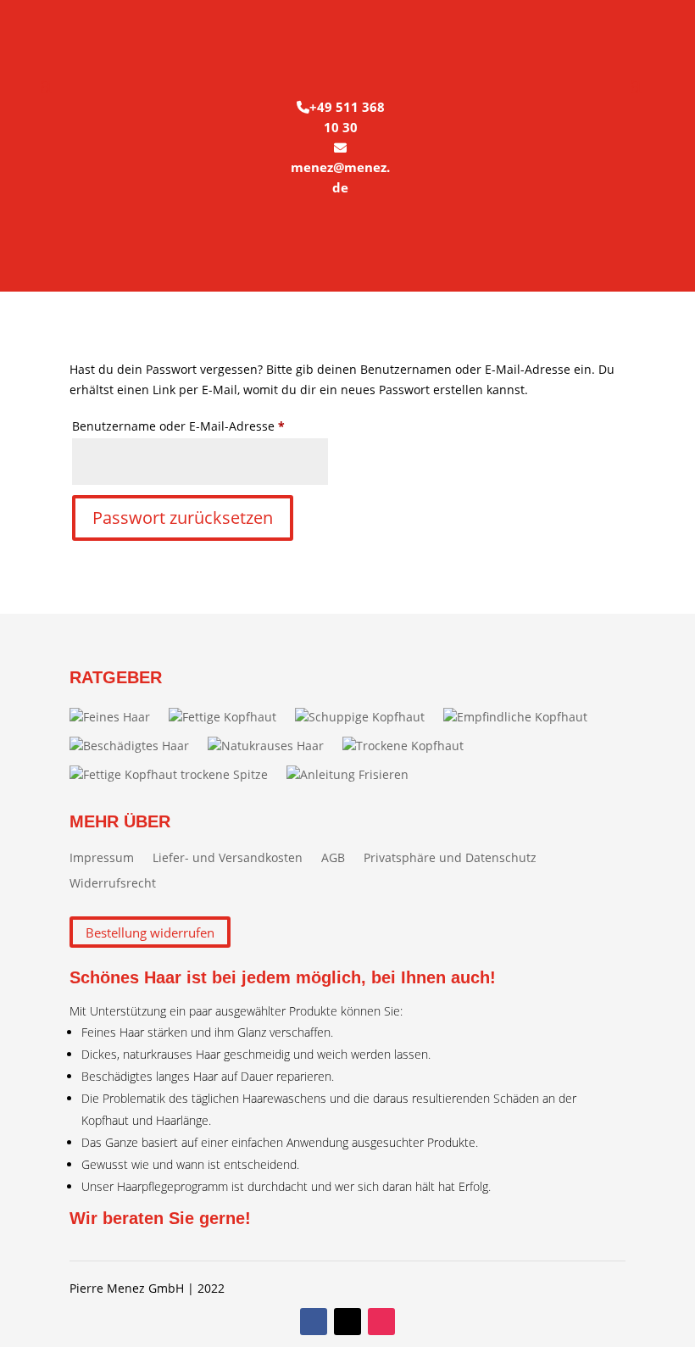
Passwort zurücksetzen (182, 517)
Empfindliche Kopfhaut (522, 717)
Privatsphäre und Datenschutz (450, 859)
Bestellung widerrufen (150, 931)
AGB (333, 859)
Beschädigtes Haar (136, 746)
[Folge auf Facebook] (313, 1321)
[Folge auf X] (347, 1321)
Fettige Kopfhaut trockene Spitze (175, 774)
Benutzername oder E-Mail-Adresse (200, 425)
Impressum (102, 859)
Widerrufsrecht (113, 884)
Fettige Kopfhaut (229, 717)
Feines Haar (116, 717)
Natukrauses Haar (272, 746)
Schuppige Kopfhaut (367, 717)
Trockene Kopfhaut (410, 746)
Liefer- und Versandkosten (228, 859)
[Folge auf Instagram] (381, 1321)
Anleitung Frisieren (354, 774)
